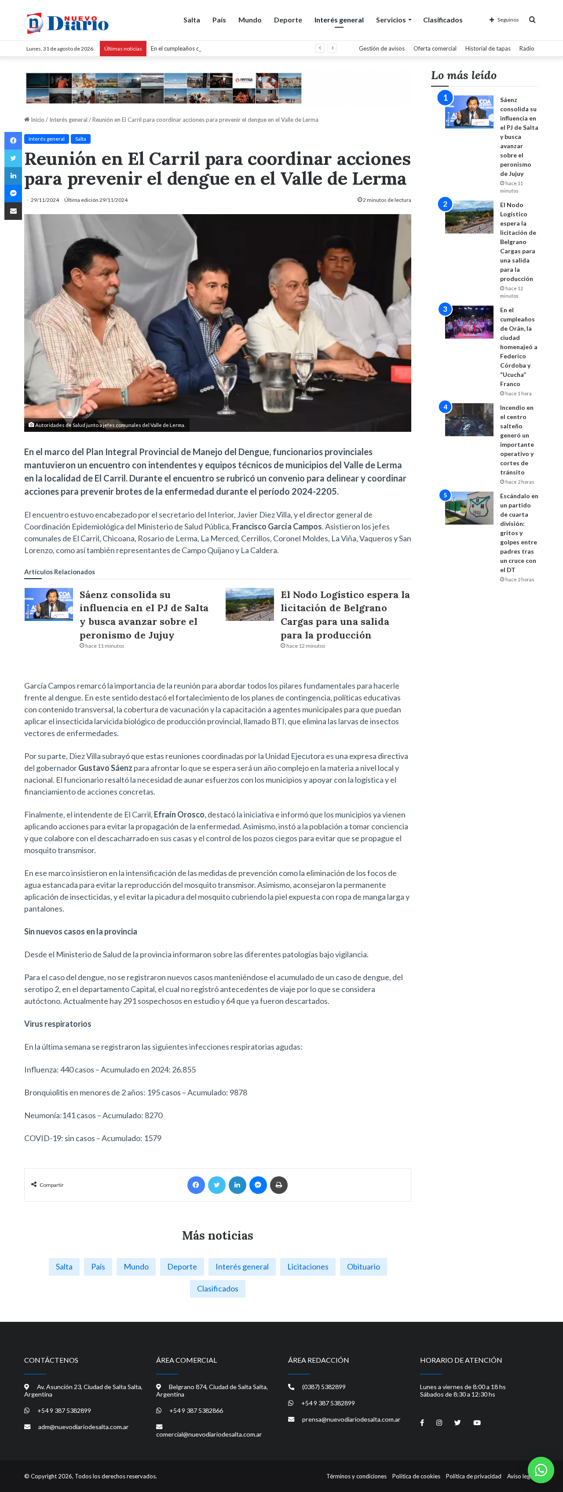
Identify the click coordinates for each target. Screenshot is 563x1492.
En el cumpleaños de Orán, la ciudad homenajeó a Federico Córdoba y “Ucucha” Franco (262, 48)
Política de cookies (416, 1476)
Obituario (363, 1266)
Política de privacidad (473, 1476)
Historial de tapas (488, 48)
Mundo (250, 19)
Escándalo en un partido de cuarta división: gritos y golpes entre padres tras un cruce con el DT (519, 532)
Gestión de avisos (382, 48)
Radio (526, 48)
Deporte (288, 19)
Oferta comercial (435, 48)
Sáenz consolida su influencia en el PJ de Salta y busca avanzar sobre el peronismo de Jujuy (519, 136)
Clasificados (443, 19)
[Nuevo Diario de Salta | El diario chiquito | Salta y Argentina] (66, 23)
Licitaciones (308, 1266)
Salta (191, 19)
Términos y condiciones (356, 1476)
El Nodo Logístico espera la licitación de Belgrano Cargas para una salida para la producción (518, 241)
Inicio (36, 119)
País (219, 19)
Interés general (339, 19)
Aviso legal (520, 1476)
